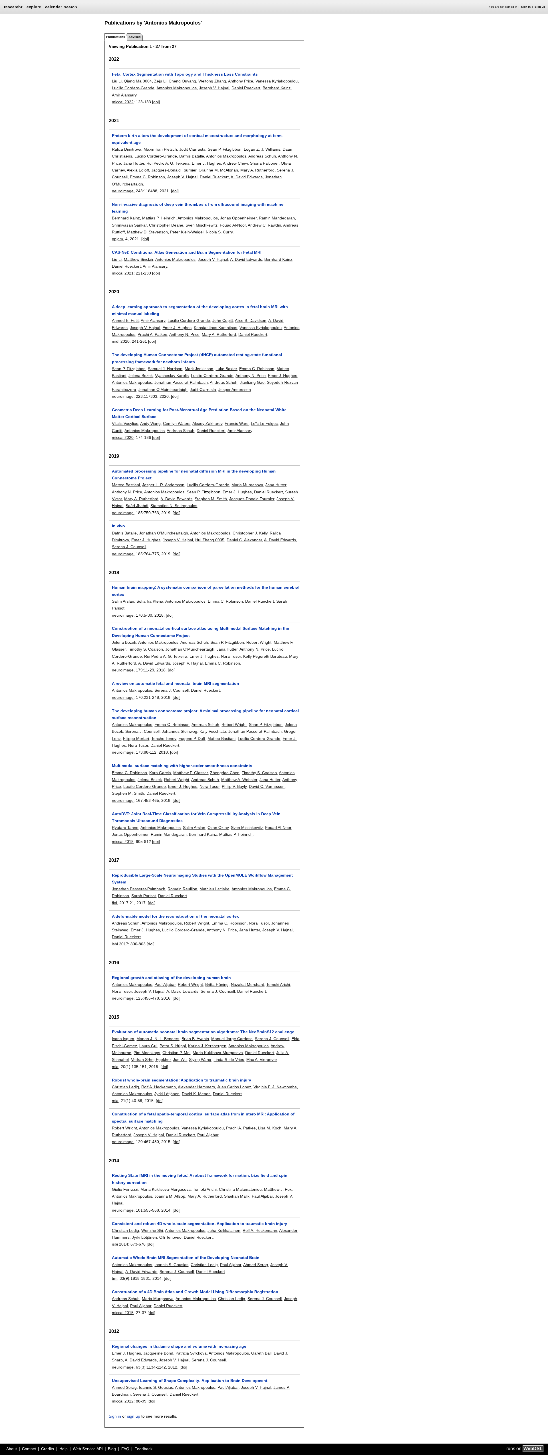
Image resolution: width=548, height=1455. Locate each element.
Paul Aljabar (165, 984)
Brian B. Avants (195, 1038)
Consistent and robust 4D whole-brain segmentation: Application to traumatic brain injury (199, 1223)
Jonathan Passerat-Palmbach (181, 382)
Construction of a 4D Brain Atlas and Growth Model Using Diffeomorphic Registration (195, 1291)
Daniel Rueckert (245, 88)
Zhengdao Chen (224, 772)
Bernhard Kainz (277, 88)
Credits (47, 1448)
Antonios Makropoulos (176, 88)
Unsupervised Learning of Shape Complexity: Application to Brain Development (189, 1380)
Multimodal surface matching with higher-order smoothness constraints (182, 765)
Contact (29, 1448)
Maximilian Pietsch (160, 149)
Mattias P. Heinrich (159, 218)
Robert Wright (258, 642)
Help (63, 1448)
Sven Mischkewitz (201, 225)
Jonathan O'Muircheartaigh (163, 389)
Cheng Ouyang (182, 81)
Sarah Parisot (143, 895)
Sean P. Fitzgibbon (224, 149)
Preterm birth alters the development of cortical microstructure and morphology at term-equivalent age (197, 139)
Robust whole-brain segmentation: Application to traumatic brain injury (181, 1080)
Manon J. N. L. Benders (157, 1038)
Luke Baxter (226, 368)
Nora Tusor (231, 656)
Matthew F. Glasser (190, 772)
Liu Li (117, 81)
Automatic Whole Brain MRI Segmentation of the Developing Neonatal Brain (185, 1257)
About (11, 1448)
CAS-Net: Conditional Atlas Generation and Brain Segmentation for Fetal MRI (186, 252)
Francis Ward (237, 423)
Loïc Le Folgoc (264, 423)
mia (115, 1066)
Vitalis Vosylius (125, 423)
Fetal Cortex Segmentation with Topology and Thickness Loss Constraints (185, 74)
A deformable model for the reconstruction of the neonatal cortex (175, 916)
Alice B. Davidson (250, 320)
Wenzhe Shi (152, 1230)
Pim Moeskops (147, 1052)
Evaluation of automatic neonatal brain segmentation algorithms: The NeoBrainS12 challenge (203, 1032)
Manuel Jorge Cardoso (232, 1038)
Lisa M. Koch (269, 1128)
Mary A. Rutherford (257, 170)
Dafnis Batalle (191, 156)
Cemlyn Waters (176, 423)
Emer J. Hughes (206, 163)
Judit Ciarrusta (192, 149)
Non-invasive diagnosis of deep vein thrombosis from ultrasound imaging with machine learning (197, 207)
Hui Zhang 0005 (209, 540)
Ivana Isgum (123, 1038)
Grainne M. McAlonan (218, 170)
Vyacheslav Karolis (172, 375)
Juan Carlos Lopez (234, 1087)
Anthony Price (240, 81)
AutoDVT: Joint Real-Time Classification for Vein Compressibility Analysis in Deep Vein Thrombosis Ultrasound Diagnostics (196, 817)
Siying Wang (200, 1059)
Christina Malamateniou (240, 1189)
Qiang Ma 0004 (138, 81)
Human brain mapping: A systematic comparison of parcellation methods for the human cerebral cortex (205, 590)
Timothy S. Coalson (145, 649)
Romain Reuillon (182, 889)
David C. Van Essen (267, 786)
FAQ (125, 1448)
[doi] (156, 102)
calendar (53, 7)
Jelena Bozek (140, 375)
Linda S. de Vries (228, 1059)
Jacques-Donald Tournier (173, 170)
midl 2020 (121, 341)
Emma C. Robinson (147, 177)
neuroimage (123, 191)
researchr (13, 7)
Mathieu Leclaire (214, 889)
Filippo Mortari (136, 738)
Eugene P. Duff (191, 738)
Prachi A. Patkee (152, 334)
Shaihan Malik (236, 1196)
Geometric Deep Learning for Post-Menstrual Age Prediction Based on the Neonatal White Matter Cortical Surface (199, 413)
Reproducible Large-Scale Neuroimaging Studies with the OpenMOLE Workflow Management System (202, 878)
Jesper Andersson (234, 389)
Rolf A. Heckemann (158, 1087)
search (70, 7)
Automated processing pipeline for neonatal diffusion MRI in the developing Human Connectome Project (194, 474)
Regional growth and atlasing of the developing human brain (171, 977)
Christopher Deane (166, 225)
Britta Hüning (217, 984)
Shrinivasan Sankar (129, 225)
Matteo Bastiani (126, 485)
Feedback (143, 1448)
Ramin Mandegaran (277, 218)
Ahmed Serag (255, 1264)
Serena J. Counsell (129, 546)
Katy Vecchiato (213, 731)
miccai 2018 (123, 841)
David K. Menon (196, 1093)
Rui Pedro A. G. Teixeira (168, 163)
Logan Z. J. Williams (262, 149)
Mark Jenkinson (199, 368)
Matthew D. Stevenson (147, 232)
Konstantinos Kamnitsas (215, 327)
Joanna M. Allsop (169, 1196)
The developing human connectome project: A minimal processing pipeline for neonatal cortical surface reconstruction (205, 714)
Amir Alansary (124, 95)
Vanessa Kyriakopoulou (276, 81)
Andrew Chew (235, 163)
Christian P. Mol (176, 1052)
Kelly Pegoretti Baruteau (265, 656)
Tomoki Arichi (278, 984)
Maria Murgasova (247, 485)
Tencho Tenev (163, 738)
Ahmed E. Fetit (125, 320)
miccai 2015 (123, 1312)
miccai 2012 (123, 1401)
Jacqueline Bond (158, 1353)
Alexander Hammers (196, 1087)
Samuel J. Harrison (165, 368)
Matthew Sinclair (138, 259)
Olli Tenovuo (170, 1237)
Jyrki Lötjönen (167, 1093)
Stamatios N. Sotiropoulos (173, 505)
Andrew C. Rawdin (264, 225)
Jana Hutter (133, 163)
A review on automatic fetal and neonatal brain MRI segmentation (175, 683)
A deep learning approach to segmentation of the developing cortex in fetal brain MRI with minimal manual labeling (200, 310)
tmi (114, 1278)
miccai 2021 (123, 273)
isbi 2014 (120, 1244)
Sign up (540, 6)
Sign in (526, 6)
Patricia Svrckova (191, 1353)
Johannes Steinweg (179, 731)
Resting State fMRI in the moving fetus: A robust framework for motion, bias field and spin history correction (199, 1178)
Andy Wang (150, 423)
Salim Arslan (123, 601)
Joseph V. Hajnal (214, 88)
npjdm (117, 239)
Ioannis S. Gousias (171, 1264)
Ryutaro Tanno (125, 827)
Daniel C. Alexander (244, 540)
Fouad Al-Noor (233, 225)
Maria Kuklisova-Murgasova (218, 1052)
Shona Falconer (264, 163)
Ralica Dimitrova (126, 149)
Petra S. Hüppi (173, 1046)
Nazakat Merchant (247, 984)
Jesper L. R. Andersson (163, 485)
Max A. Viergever (261, 1059)
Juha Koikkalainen (223, 1230)
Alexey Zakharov (207, 423)
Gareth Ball (261, 1353)
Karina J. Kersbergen (207, 1046)
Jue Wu (180, 1059)
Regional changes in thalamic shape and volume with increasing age (179, 1346)
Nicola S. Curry (219, 232)
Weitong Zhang (212, 81)
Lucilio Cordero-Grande (133, 88)
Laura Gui (148, 1046)
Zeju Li (160, 81)
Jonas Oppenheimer (238, 218)
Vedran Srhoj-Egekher (151, 1059)
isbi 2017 (120, 944)
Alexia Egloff (138, 170)
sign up (133, 1416)
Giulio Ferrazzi (125, 1189)
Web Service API (88, 1448)
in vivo (118, 526)
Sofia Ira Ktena (149, 601)
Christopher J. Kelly (250, 533)
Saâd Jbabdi (137, 505)
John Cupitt (222, 320)
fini (114, 903)
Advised (134, 37)
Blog (112, 1448)
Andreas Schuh (262, 156)
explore (34, 7)
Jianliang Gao (252, 382)
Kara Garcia (160, 772)
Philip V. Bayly (234, 786)
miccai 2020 (123, 437)
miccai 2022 (123, 102)
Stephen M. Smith (211, 499)
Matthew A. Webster (239, 779)
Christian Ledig (125, 1087)
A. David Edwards (247, 177)
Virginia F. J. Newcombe (275, 1087)
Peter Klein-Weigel (187, 232)
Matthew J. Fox (278, 1189)
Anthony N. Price (184, 334)
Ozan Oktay (218, 827)
